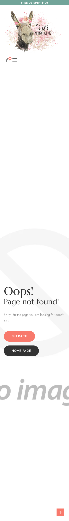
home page (21, 351)
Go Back (19, 336)
